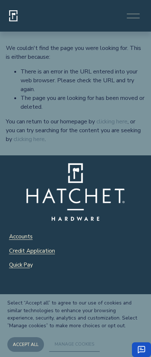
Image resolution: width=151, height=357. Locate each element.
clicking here (112, 122)
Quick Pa (19, 264)
